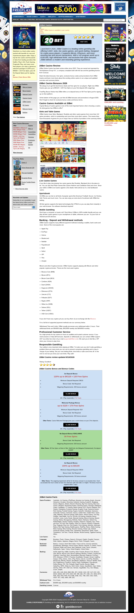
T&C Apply (78, 398)
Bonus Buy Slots (56, 19)
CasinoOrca (31, 134)
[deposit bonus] (24, 48)
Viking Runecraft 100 (28, 167)
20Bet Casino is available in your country (57, 30)
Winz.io (30, 129)
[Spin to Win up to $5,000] (73, 13)
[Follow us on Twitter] (120, 10)
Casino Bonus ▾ (18, 16)
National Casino (27, 94)
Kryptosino (31, 140)
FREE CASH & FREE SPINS (27, 19)
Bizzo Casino (27, 91)
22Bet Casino (27, 101)
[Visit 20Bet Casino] (42, 33)
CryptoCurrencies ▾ (65, 16)
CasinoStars (32, 132)
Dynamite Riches (27, 178)
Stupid (30, 142)
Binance (93, 319)
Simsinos (31, 137)
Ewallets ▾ (52, 16)
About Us (86, 600)
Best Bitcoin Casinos (43, 19)
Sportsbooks (81, 16)
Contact (93, 600)
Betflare (25, 112)
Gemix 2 (24, 162)
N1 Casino (26, 105)
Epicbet (30, 144)
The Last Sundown (27, 173)
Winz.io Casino (27, 87)
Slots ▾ (42, 16)
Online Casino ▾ (32, 16)
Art (29, 147)
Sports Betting (68, 19)
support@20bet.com (71, 339)
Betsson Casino (27, 109)
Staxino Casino (27, 98)
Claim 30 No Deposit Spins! (22, 25)
